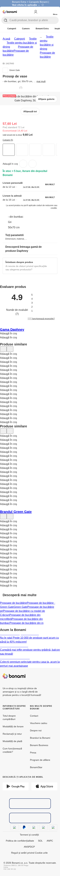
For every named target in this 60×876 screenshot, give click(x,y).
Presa (33, 752)
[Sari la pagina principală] (10, 11)
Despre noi (36, 730)
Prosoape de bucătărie (13, 603)
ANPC (50, 840)
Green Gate (20, 607)
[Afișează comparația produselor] (41, 11)
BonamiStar (36, 767)
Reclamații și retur (12, 733)
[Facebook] (46, 676)
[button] (32, 164)
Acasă (6, 38)
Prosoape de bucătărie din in (27, 623)
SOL (40, 840)
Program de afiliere (40, 760)
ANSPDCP (29, 846)
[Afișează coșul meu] (48, 11)
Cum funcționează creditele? (12, 750)
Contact (34, 715)
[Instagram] (54, 676)
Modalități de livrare (13, 726)
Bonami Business (39, 745)
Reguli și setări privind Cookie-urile (29, 852)
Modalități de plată (12, 741)
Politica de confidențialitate (20, 840)
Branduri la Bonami (40, 737)
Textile (33, 38)
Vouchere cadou (38, 723)
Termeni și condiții (29, 834)
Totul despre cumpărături (9, 717)
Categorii (19, 38)
